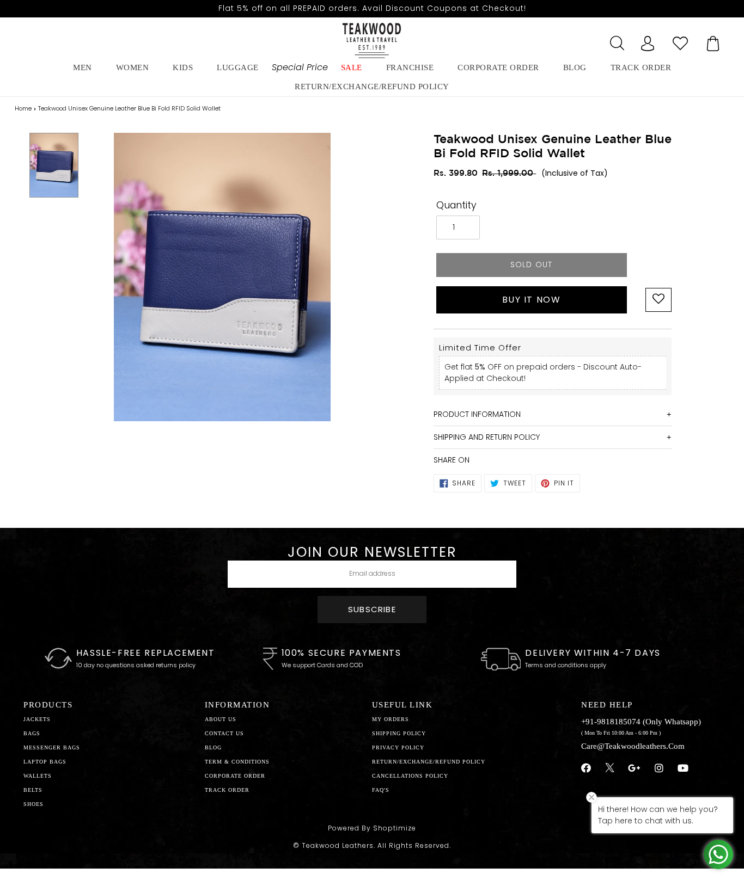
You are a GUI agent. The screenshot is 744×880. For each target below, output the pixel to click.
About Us (220, 719)
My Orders (390, 719)
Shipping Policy (399, 733)
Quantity (456, 205)
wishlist (680, 40)
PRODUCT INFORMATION (477, 414)
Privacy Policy (398, 747)
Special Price (300, 67)
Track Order (641, 67)
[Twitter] (609, 769)
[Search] (615, 40)
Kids (183, 67)
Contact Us (224, 733)
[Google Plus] (634, 768)
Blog (213, 747)
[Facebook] (586, 768)
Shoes (33, 804)
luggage (238, 67)
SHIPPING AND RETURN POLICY (487, 437)
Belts (32, 790)
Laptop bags (44, 762)
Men (82, 67)
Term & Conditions (237, 762)
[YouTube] (683, 768)
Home (23, 108)
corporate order (498, 67)
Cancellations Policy (410, 776)
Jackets (37, 719)
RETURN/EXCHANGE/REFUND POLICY (372, 86)
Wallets (37, 776)
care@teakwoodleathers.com (633, 746)
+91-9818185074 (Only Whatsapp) (641, 721)
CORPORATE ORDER (235, 776)
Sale (351, 67)
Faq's (380, 790)
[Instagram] (659, 768)
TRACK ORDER (227, 790)
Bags (31, 733)
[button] (658, 300)
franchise (410, 67)
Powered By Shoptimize (372, 828)
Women (132, 67)
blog (575, 67)
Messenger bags (51, 747)
